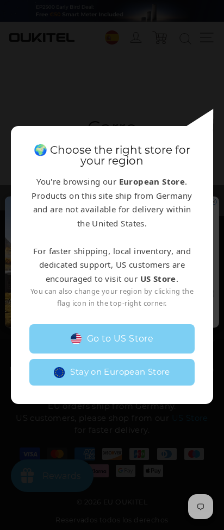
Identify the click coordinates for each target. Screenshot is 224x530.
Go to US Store (120, 338)
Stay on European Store (120, 372)
